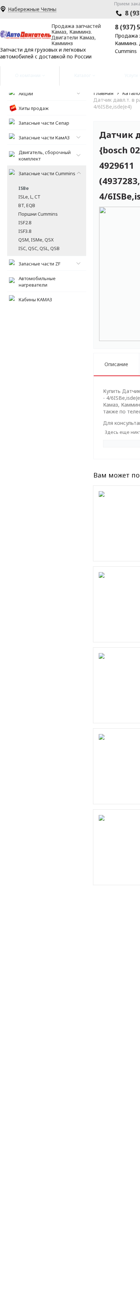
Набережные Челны (32, 9)
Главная (103, 93)
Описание (116, 364)
